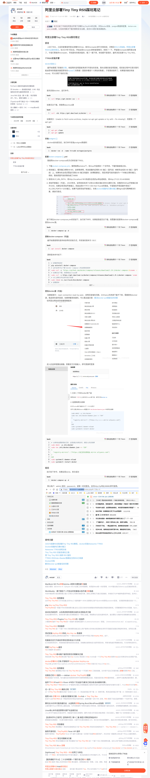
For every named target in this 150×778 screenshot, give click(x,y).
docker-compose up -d (60, 231)
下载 (20, 3)
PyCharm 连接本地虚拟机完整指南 (22, 86)
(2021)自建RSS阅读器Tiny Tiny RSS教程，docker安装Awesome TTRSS (74, 544)
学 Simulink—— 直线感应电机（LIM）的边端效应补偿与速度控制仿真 (25, 90)
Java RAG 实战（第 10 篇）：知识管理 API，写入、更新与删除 (23, 96)
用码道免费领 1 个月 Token (115, 95)
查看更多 (24, 75)
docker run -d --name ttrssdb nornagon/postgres (71, 151)
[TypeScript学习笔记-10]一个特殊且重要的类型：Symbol (24, 103)
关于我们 (50, 775)
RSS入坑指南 (119, 47)
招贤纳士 (57, 775)
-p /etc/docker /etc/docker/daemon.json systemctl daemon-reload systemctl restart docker (80, 452)
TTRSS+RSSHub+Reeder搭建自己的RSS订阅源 (64, 558)
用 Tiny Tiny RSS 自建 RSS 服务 (58, 555)
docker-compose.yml (61, 166)
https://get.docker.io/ (65, 99)
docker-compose (62, 249)
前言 (14, 162)
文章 (65, 68)
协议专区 (78, 775)
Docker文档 (50, 561)
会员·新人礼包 (114, 3)
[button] (11, 121)
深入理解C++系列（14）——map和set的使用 (24, 108)
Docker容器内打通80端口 (55, 547)
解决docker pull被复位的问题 (106, 298)
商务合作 (64, 775)
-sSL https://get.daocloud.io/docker (71, 113)
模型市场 (45, 3)
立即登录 (127, 770)
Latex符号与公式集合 (24, 147)
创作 (143, 3)
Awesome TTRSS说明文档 (55, 549)
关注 (58, 577)
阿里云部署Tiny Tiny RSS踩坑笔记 (22, 158)
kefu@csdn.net (105, 775)
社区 (25, 3)
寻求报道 (71, 775)
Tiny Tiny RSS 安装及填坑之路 (57, 552)
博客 (14, 3)
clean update (57, 131)
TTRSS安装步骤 (18, 166)
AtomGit (34, 3)
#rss (60, 569)
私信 (33, 27)
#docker (53, 569)
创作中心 (133, 3)
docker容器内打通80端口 (106, 189)
